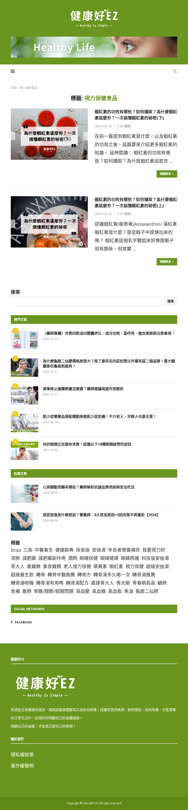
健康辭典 (64, 550)
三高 (27, 550)
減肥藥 (29, 558)
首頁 (14, 87)
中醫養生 (44, 550)
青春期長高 (143, 583)
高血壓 (83, 591)
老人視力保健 (77, 566)
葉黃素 (100, 566)
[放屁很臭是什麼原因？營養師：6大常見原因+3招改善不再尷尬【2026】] (24, 521)
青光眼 (123, 583)
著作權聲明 (22, 766)
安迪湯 (99, 550)
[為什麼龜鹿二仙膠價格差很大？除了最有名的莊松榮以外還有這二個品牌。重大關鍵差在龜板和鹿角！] (24, 367)
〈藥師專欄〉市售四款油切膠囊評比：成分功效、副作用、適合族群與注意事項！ (109, 333)
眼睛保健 (89, 558)
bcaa (16, 550)
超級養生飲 (22, 575)
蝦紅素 (116, 566)
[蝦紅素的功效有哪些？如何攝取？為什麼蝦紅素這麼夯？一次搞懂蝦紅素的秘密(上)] (49, 222)
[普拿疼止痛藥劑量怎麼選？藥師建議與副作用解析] (24, 395)
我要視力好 (153, 550)
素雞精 (34, 566)
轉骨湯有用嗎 (50, 583)
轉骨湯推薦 (143, 575)
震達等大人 (102, 583)
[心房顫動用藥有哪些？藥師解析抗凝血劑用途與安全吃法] (24, 494)
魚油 (128, 591)
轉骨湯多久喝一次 (111, 575)
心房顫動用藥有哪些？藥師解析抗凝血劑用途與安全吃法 (89, 487)
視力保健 (134, 566)
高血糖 (99, 591)
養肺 (26, 591)
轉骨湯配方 (77, 583)
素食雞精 (52, 566)
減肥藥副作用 (52, 558)
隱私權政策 (22, 755)
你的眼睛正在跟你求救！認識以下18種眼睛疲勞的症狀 (87, 444)
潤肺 (72, 558)
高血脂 (115, 591)
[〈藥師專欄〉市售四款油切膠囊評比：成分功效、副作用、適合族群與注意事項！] (24, 340)
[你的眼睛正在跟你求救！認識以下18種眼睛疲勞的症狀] (24, 451)
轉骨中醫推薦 (61, 575)
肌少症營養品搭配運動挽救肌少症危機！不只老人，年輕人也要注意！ (100, 416)
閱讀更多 (165, 174)
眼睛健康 (109, 558)
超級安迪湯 (157, 566)
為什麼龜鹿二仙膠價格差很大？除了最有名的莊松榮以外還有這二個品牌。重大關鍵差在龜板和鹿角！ (109, 363)
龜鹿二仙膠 (146, 591)
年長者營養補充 (124, 550)
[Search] (175, 71)
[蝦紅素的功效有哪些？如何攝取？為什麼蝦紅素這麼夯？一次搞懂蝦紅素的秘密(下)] (49, 134)
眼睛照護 (130, 558)
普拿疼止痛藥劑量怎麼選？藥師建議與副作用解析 (83, 388)
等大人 (18, 566)
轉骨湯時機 (22, 583)
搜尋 (15, 292)
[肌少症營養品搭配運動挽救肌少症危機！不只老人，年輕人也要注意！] (24, 423)
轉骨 (40, 575)
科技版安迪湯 (155, 558)
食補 (15, 591)
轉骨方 (84, 575)
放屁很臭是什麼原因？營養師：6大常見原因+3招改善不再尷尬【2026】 (101, 514)
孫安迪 (83, 550)
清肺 (15, 558)
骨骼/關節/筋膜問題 (54, 591)
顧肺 (162, 583)
